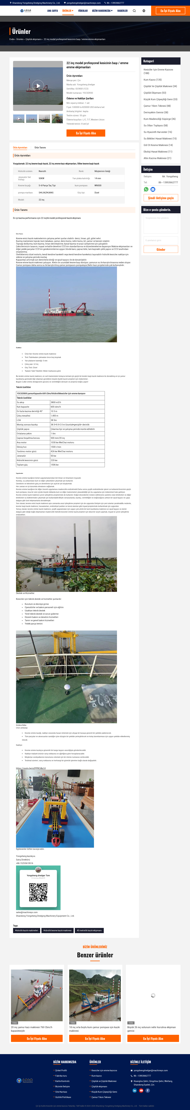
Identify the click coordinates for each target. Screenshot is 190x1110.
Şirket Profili (61, 1070)
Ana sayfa (52, 10)
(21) (157, 158)
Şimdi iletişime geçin (161, 198)
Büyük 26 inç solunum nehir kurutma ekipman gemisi (93, 1029)
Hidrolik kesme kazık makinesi (57, 930)
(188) (158, 71)
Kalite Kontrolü (62, 1081)
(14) (158, 145)
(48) (157, 105)
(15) (160, 138)
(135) (153, 79)
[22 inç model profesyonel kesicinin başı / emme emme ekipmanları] (38, 86)
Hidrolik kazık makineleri (26, 930)
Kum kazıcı (97, 1076)
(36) (160, 119)
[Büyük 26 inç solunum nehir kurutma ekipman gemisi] (95, 995)
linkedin (134, 1090)
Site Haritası (61, 1092)
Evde (12, 39)
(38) (156, 112)
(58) (156, 125)
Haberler (122, 10)
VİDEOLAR (83, 10)
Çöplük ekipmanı (33, 39)
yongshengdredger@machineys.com (84, 3)
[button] (60, 118)
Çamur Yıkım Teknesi (101, 1097)
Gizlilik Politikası (63, 1097)
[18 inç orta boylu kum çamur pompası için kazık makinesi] (37, 995)
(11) (158, 151)
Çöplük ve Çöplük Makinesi (104, 1081)
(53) (155, 92)
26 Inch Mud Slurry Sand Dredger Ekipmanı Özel (152, 1027)
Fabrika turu (61, 1076)
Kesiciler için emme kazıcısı (104, 1070)
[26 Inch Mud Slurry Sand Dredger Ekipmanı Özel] (153, 995)
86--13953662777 (115, 3)
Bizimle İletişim (62, 1086)
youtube (141, 1090)
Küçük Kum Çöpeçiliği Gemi (104, 1092)
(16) (158, 132)
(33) (160, 99)
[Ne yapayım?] (146, 189)
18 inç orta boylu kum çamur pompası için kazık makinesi (36, 1029)
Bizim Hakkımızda (101, 10)
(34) (160, 86)
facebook (147, 1090)
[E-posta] (153, 189)
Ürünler (66, 10)
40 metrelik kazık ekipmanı (89, 930)
